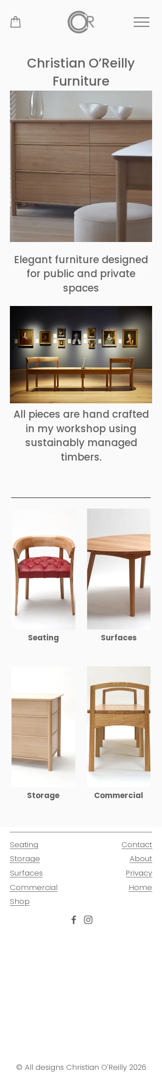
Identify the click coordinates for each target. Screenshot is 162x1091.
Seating (24, 844)
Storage (25, 858)
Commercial (34, 887)
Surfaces (26, 872)
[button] (27, 948)
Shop (20, 901)
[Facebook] (73, 919)
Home (140, 887)
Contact (137, 844)
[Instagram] (88, 919)
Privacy (139, 872)
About (141, 858)
